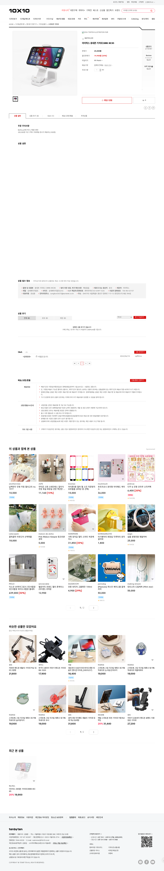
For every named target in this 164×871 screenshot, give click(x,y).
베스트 (95, 11)
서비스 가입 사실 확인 (59, 843)
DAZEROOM (73, 584)
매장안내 (99, 817)
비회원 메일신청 (113, 850)
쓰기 (148, 60)
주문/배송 (134, 2)
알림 (128, 2)
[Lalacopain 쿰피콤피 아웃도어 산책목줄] (23, 523)
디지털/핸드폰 (19, 24)
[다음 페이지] (85, 363)
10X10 (19, 11)
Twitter (145, 108)
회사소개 (12, 817)
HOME (11, 24)
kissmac (71, 484)
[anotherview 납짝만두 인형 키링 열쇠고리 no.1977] (23, 476)
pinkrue (130, 484)
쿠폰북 (110, 853)
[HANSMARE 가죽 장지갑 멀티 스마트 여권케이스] (82, 528)
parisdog (102, 584)
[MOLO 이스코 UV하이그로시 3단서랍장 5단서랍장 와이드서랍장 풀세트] (23, 576)
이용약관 (29, 817)
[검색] (151, 11)
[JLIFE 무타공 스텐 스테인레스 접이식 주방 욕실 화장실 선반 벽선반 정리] (52, 474)
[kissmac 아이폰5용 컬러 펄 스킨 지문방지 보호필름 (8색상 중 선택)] (82, 478)
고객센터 (141, 2)
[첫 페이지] (74, 363)
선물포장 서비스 (94, 850)
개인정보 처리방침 (42, 817)
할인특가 (110, 11)
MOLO (11, 584)
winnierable (44, 584)
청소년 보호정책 (57, 817)
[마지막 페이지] (89, 363)
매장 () (63, 318)
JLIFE (41, 484)
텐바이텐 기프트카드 (95, 847)
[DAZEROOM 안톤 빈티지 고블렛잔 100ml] (82, 573)
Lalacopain (14, 534)
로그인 (115, 2)
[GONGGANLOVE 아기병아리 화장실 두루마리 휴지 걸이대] (111, 524)
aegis (129, 534)
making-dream (134, 584)
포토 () (45, 318)
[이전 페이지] (78, 363)
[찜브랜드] (83, 38)
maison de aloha (46, 534)
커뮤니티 (65, 11)
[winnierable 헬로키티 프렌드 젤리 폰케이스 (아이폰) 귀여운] (52, 574)
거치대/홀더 (42, 24)
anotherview (14, 484)
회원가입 (121, 2)
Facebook (149, 108)
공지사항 (90, 817)
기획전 (89, 11)
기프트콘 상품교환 (114, 847)
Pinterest (153, 108)
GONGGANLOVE (105, 534)
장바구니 (149, 2)
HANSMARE (73, 534)
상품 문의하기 (140, 352)
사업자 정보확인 (67, 837)
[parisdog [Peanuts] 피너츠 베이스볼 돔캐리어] (111, 578)
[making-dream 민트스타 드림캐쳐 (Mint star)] (141, 573)
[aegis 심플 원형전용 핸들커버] (141, 525)
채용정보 (21, 817)
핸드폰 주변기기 (31, 24)
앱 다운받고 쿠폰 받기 (144, 834)
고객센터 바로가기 (94, 834)
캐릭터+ (82, 11)
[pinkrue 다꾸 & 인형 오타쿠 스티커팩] (141, 476)
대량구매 (73, 11)
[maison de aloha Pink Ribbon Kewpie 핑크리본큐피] (52, 526)
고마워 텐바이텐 (94, 853)
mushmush (103, 484)
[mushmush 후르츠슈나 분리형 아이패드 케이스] (111, 476)
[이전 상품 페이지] (70, 608)
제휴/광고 (81, 817)
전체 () (27, 318)
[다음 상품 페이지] (93, 608)
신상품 (102, 11)
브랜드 (117, 11)
